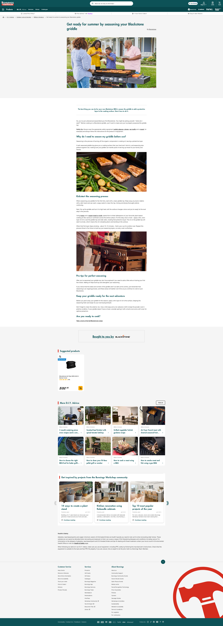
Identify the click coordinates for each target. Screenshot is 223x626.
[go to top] (163, 562)
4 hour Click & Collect (140, 13)
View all (160, 402)
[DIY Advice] (21, 9)
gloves (126, 129)
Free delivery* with (82, 13)
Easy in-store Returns (196, 13)
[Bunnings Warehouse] (7, 5)
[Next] (168, 503)
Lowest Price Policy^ (29, 13)
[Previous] (55, 503)
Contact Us (69, 622)
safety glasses (119, 129)
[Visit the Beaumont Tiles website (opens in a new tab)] (192, 9)
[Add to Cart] (80, 388)
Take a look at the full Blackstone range (89, 321)
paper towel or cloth (95, 215)
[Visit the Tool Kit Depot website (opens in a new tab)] (209, 9)
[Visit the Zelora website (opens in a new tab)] (201, 9)
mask (142, 129)
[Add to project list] (59, 356)
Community (61, 622)
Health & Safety (79, 543)
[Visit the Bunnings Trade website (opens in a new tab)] (218, 9)
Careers (84, 622)
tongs (82, 215)
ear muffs (133, 129)
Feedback (77, 622)
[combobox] (111, 3)
